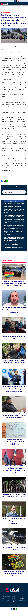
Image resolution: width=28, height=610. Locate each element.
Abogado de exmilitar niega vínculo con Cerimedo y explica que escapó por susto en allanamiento (14, 415)
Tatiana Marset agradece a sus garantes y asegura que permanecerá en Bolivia (14, 248)
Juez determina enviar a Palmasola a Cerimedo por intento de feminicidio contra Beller (14, 310)
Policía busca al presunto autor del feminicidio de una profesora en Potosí (14, 574)
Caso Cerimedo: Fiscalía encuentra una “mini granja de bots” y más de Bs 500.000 (14, 547)
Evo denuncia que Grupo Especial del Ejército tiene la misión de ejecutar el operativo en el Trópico (14, 221)
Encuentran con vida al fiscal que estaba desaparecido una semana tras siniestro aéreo (14, 363)
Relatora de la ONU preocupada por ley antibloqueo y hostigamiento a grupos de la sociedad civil (14, 232)
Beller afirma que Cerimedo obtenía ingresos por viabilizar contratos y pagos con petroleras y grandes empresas (14, 226)
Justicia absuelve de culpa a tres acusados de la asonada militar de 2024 (14, 336)
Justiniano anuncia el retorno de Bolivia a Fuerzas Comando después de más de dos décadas (14, 210)
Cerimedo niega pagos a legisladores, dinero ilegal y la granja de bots (14, 442)
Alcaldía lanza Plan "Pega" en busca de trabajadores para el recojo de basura (14, 244)
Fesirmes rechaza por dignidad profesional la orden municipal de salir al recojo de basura (14, 216)
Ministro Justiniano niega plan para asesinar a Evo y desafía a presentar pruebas (14, 521)
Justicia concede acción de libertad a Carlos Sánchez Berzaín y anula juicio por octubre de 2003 (14, 389)
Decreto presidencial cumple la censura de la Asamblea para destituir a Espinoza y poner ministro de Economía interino (14, 238)
